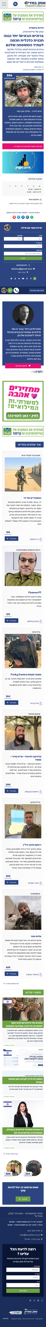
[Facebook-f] (42, 1300)
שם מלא (37, 1266)
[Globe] (30, 1300)
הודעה (39, 250)
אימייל (39, 243)
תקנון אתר (39, 1319)
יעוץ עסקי (38, 67)
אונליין (39, 69)
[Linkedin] (38, 1300)
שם (40, 235)
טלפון (19, 235)
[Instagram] (34, 1300)
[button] (4, 4)
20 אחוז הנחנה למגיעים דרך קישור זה (28, 146)
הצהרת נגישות (16, 1319)
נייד (38, 1282)
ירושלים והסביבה (29, 69)
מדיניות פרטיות (28, 1319)
